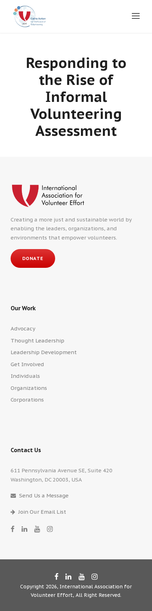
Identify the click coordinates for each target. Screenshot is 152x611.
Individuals (25, 376)
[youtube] (37, 529)
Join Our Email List (42, 511)
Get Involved (27, 364)
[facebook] (12, 529)
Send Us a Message (44, 495)
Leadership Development (44, 352)
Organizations (29, 388)
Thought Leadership (37, 340)
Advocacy (23, 328)
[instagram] (50, 529)
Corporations (27, 399)
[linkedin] (24, 529)
